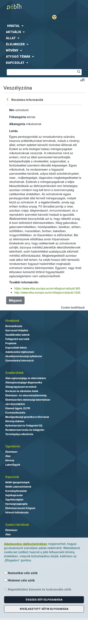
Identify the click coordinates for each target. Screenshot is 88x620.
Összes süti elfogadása (44, 599)
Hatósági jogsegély (16, 504)
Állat (8, 456)
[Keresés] (79, 72)
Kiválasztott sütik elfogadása (44, 608)
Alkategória (17, 124)
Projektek (11, 343)
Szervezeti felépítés (16, 330)
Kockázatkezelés (15, 412)
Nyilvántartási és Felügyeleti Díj (23, 425)
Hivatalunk (12, 320)
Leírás (13, 131)
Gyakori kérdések (17, 524)
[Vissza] (8, 99)
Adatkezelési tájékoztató (19, 352)
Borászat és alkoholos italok (21, 391)
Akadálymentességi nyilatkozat (23, 356)
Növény (9, 460)
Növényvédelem (14, 421)
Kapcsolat (12, 477)
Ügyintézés (12, 446)
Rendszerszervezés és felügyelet (24, 430)
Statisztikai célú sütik (22, 573)
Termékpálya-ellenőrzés (19, 434)
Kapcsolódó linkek (16, 347)
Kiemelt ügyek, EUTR (17, 408)
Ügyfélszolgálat (14, 499)
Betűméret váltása (82, 79)
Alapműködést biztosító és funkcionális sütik (39, 589)
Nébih (22, 6)
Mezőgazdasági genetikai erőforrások (27, 417)
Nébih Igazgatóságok (17, 482)
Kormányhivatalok (16, 491)
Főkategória (17, 117)
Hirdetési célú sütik (21, 580)
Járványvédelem (15, 404)
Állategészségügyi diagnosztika (23, 382)
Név (12, 110)
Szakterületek (14, 372)
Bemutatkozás (13, 326)
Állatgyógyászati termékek (21, 387)
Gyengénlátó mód (56, 17)
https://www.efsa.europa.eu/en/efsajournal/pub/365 (47, 288)
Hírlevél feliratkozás (17, 512)
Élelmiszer (11, 452)
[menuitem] (44, 26)
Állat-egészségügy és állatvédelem (25, 378)
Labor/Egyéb (12, 464)
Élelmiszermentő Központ (20, 508)
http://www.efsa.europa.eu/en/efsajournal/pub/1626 (47, 292)
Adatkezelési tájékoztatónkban (25, 544)
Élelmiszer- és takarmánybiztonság (25, 395)
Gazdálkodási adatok (17, 334)
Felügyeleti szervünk (17, 339)
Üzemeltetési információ (19, 360)
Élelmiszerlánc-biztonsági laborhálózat (27, 399)
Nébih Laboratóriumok (18, 486)
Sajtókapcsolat (14, 495)
